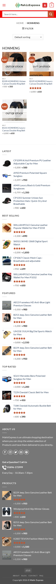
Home (20, 23)
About (16, 575)
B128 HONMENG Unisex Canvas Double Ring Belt (14, 82)
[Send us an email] (21, 452)
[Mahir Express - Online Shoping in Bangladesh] (27, 5)
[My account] (44, 5)
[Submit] (51, 14)
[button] (4, 5)
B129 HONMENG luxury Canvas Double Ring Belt (40, 82)
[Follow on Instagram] (10, 452)
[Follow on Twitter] (15, 452)
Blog (24, 575)
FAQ (41, 575)
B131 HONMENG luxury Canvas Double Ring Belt (13, 129)
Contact (33, 575)
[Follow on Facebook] (5, 452)
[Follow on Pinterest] (26, 452)
